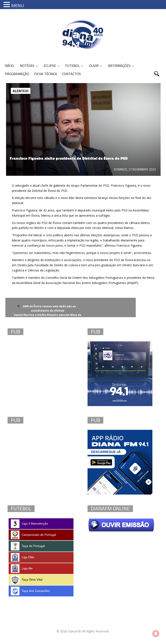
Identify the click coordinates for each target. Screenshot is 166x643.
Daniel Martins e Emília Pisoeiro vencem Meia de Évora (47, 317)
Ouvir (94, 65)
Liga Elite (28, 557)
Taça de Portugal (33, 546)
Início (9, 65)
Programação (17, 73)
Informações (119, 65)
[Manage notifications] (155, 633)
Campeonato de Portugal (39, 534)
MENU (17, 5)
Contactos (71, 73)
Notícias (27, 65)
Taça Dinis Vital (32, 579)
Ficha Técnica (45, 73)
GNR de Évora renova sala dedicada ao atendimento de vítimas (49, 308)
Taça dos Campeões (36, 591)
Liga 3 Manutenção (35, 523)
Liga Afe (27, 568)
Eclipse (50, 65)
